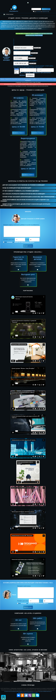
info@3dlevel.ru (13, 11)
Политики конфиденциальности (45, 691)
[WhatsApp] (16, 69)
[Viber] (16, 71)
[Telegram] (16, 70)
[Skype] (37, 695)
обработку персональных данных (24, 242)
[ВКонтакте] (18, 695)
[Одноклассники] (22, 695)
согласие (38, 11)
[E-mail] (16, 73)
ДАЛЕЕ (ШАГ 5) (32, 63)
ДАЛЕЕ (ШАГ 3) (34, 53)
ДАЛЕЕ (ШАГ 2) (37, 47)
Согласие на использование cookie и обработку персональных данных (18, 691)
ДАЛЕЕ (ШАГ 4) (32, 58)
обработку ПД (45, 11)
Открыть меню (9, 14)
